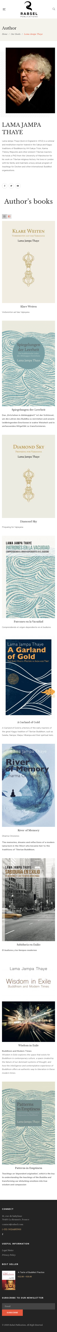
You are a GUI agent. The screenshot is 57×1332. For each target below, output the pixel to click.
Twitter (11, 185)
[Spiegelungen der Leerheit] (28, 363)
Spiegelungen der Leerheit (28, 409)
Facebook (4, 185)
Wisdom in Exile (28, 1045)
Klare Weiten (28, 306)
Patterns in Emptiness (28, 1168)
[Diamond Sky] (28, 476)
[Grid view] (4, 216)
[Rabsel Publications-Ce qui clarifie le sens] (29, 9)
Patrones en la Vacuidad (28, 621)
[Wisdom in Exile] (28, 1000)
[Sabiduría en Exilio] (28, 899)
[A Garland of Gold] (28, 677)
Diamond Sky (28, 521)
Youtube (18, 185)
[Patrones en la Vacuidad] (28, 577)
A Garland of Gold (28, 722)
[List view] (9, 216)
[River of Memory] (28, 785)
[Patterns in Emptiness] (28, 1123)
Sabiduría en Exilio (28, 944)
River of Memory (28, 830)
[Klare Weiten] (28, 262)
